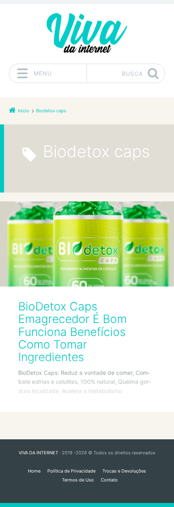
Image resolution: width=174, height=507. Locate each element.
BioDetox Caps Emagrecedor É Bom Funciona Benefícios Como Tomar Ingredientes (72, 331)
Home (34, 471)
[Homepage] (87, 33)
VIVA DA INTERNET (38, 453)
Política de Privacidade (71, 471)
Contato (109, 480)
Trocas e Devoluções (124, 471)
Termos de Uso (78, 480)
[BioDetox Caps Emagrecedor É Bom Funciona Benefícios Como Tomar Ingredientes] (87, 244)
